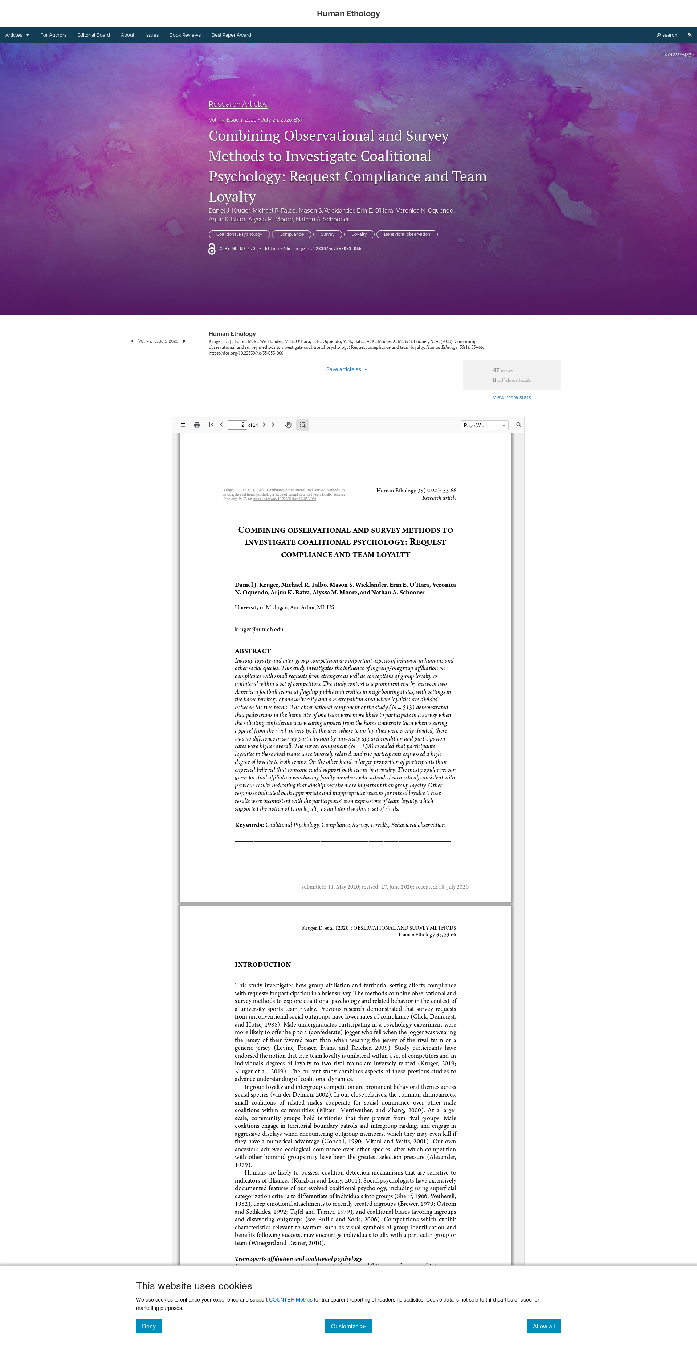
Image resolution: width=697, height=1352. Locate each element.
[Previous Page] (221, 424)
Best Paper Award (231, 35)
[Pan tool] (288, 425)
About (127, 35)
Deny (152, 1326)
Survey (328, 234)
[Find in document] (519, 425)
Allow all (547, 1326)
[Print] (197, 425)
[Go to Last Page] (274, 424)
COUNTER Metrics (291, 1299)
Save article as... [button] (346, 369)
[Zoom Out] (449, 424)
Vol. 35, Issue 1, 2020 (233, 120)
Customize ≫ (351, 1326)
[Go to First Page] (211, 424)
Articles (13, 35)
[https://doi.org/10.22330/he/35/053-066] (284, 499)
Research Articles (238, 104)
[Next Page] (264, 424)
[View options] (183, 424)
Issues (152, 35)
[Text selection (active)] (302, 425)
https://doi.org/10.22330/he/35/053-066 (313, 248)
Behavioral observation (407, 234)
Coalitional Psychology (239, 234)
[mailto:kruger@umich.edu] (259, 629)
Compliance (292, 234)
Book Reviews (185, 35)
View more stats (512, 397)
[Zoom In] (457, 424)
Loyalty (359, 234)
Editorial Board (93, 35)
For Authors (53, 35)
